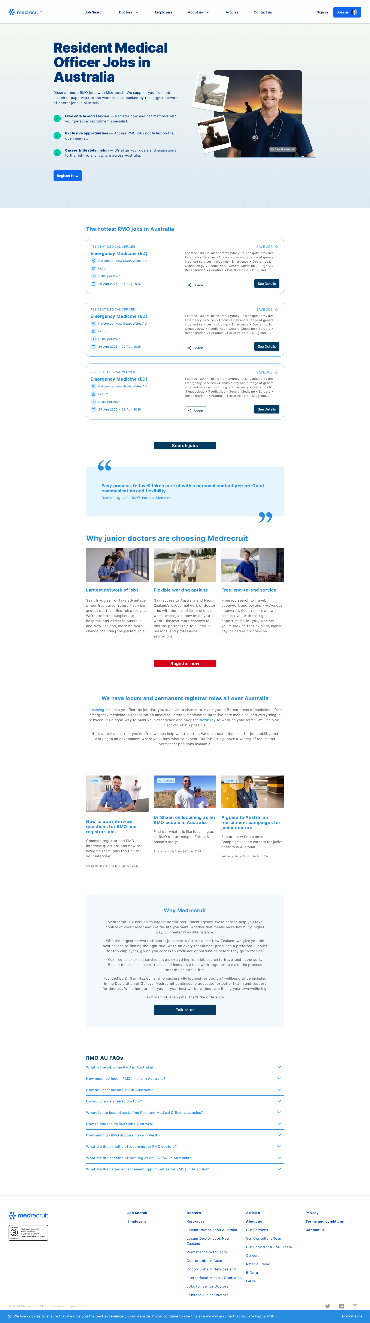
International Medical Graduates (214, 1278)
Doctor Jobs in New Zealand (211, 1269)
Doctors (194, 1213)
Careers (253, 1255)
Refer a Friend (258, 1264)
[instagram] (355, 1306)
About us (254, 1221)
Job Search (94, 12)
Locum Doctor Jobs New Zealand (208, 1241)
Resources (195, 1221)
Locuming (96, 710)
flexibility (208, 720)
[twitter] (327, 1306)
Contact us (263, 12)
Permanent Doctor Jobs (207, 1252)
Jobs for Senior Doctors (207, 1286)
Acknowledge (352, 1316)
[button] (129, 12)
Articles (232, 12)
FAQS (250, 1281)
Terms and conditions (325, 1221)
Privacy (312, 1213)
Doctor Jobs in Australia (208, 1260)
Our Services (257, 1230)
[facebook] (341, 1306)
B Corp (252, 1272)
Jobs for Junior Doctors (207, 1295)
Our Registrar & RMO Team (269, 1247)
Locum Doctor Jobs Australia (212, 1230)
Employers (163, 12)
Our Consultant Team (264, 1238)
